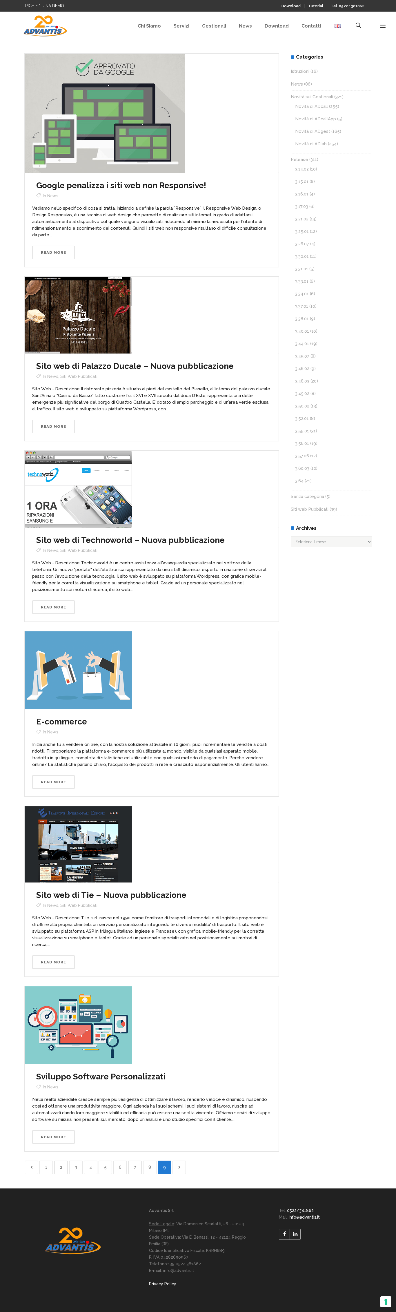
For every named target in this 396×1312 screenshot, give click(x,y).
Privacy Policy (162, 1284)
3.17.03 (301, 206)
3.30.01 (302, 256)
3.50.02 (302, 406)
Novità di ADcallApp (315, 119)
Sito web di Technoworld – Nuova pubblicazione (130, 540)
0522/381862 (300, 1210)
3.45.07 (302, 356)
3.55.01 (302, 431)
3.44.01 (302, 343)
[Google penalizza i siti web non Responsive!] (105, 113)
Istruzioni (300, 71)
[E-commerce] (78, 670)
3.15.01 (301, 181)
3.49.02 (302, 393)
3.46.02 (302, 368)
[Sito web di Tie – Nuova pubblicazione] (78, 844)
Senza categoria (307, 496)
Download (291, 6)
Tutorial (315, 6)
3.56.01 (302, 443)
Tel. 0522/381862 (347, 6)
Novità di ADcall (311, 106)
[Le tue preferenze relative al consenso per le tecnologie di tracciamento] (385, 1301)
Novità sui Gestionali (312, 96)
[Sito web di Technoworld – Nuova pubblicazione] (78, 488)
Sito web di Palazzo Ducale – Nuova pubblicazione (135, 366)
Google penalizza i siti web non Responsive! (121, 185)
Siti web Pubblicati (78, 376)
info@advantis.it (304, 1217)
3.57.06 (302, 456)
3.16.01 (301, 194)
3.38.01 (302, 318)
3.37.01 (301, 306)
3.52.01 (302, 418)
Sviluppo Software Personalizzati (101, 1076)
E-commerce (61, 721)
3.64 (299, 480)
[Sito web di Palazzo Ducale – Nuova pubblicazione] (78, 314)
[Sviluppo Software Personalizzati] (78, 1024)
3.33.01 (301, 281)
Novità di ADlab (311, 143)
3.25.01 (302, 231)
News (52, 195)
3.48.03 (302, 381)
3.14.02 (302, 169)
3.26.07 (302, 244)
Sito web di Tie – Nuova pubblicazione (111, 895)
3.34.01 (302, 293)
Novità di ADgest (312, 131)
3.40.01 (302, 331)
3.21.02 (301, 219)
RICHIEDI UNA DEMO (44, 5)
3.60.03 (302, 468)
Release (299, 159)
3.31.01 (301, 268)
